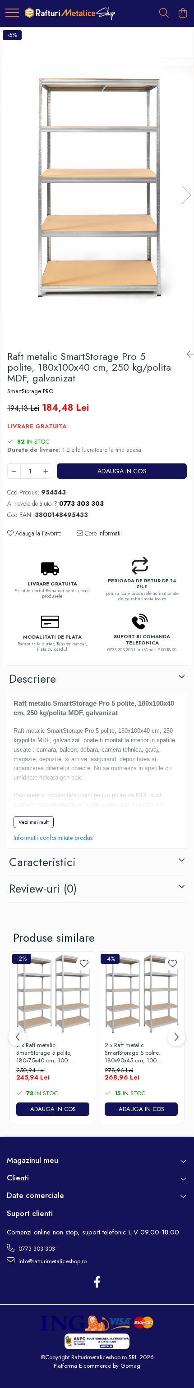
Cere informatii (102, 533)
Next (186, 195)
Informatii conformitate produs (53, 838)
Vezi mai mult (33, 822)
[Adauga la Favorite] (84, 963)
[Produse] (12, 13)
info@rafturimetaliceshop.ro (52, 1261)
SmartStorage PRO (30, 391)
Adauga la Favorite (37, 533)
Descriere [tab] (32, 678)
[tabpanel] (97, 185)
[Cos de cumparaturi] (182, 13)
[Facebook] (97, 1283)
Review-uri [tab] (43, 888)
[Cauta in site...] (164, 13)
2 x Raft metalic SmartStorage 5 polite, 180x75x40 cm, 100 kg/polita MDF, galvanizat (48, 1053)
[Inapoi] (187, 354)
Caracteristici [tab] (42, 862)
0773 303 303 (36, 1248)
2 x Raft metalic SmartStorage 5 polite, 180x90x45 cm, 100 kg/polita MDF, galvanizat (137, 1053)
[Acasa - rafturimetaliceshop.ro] (70, 13)
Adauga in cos (122, 471)
